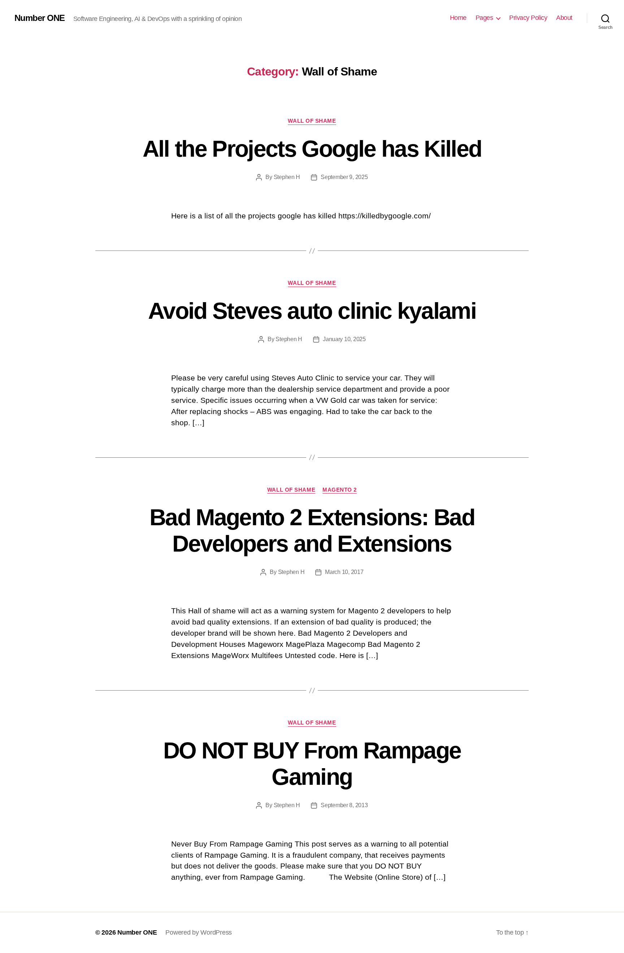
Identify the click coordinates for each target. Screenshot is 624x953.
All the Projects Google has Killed (312, 149)
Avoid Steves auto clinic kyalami (312, 311)
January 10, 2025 (344, 339)
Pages (484, 17)
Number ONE (39, 18)
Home (458, 17)
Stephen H (287, 177)
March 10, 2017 (344, 572)
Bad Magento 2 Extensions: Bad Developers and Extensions (312, 530)
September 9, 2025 (344, 177)
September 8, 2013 (344, 805)
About (564, 17)
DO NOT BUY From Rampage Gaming (312, 763)
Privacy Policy (528, 17)
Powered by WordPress (198, 932)
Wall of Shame (312, 121)
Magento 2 (339, 490)
